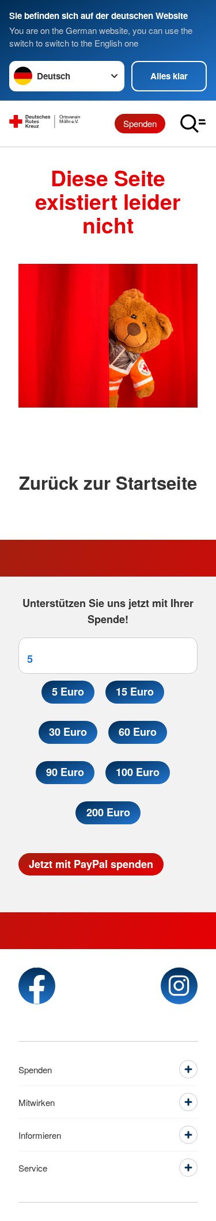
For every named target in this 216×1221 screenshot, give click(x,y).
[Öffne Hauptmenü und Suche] (193, 123)
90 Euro (65, 772)
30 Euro (68, 731)
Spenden (140, 123)
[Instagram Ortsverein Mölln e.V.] (179, 985)
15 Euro (135, 691)
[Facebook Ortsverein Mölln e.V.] (36, 985)
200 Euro (108, 812)
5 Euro (68, 691)
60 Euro (138, 731)
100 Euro (138, 772)
